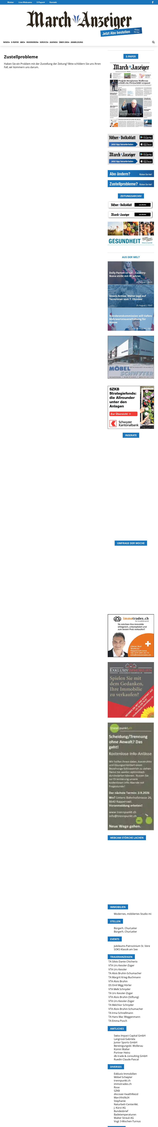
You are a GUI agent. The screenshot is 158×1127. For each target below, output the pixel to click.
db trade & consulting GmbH (130, 1056)
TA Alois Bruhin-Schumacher (124, 973)
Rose (117, 1087)
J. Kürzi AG (120, 1107)
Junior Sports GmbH (125, 1042)
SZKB (117, 1090)
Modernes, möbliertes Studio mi (132, 914)
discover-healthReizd (126, 1094)
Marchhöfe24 (121, 1097)
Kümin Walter (122, 1049)
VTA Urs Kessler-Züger (121, 965)
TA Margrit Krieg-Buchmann (124, 977)
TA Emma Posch (117, 1020)
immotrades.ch (123, 1084)
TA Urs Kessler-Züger (120, 993)
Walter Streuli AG (124, 1118)
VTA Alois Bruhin (118, 981)
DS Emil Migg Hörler (120, 985)
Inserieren (31, 42)
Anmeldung (77, 42)
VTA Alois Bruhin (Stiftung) (123, 997)
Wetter (10, 2)
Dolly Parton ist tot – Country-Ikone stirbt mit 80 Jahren (127, 274)
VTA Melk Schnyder (119, 989)
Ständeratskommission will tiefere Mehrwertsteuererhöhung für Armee (130, 319)
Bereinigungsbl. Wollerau (128, 1046)
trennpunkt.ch (122, 1080)
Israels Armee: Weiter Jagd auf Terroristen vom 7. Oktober (127, 297)
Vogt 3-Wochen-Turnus (127, 1121)
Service (43, 42)
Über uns (63, 42)
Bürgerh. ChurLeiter (125, 928)
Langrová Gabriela (124, 1039)
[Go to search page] (153, 42)
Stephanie (120, 1101)
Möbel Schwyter (123, 1077)
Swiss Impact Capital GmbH (130, 1035)
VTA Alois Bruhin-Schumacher (125, 1009)
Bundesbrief (121, 1111)
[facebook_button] (152, 2)
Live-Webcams (25, 2)
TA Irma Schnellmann (120, 1013)
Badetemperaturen (125, 1114)
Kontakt (53, 2)
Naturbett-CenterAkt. (126, 1104)
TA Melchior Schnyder (121, 1005)
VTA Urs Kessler (117, 969)
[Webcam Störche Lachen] (131, 887)
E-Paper (40, 2)
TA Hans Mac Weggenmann (124, 1016)
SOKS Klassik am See (126, 949)
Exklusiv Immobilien (125, 1073)
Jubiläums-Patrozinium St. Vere (132, 946)
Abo (22, 42)
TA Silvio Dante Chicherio (122, 961)
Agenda (54, 42)
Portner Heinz (122, 1052)
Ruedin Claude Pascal (126, 1059)
